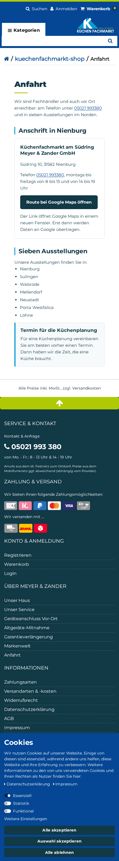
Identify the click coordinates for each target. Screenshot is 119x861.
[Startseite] (6, 58)
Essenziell (22, 795)
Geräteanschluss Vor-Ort (31, 618)
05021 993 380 (35, 447)
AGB (9, 718)
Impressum (17, 727)
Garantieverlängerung (28, 636)
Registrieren (18, 555)
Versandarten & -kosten (30, 691)
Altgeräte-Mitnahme (27, 627)
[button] (36, 8)
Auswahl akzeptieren (59, 841)
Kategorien (26, 30)
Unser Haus (17, 600)
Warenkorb (16, 564)
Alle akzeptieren (59, 830)
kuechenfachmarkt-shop (50, 58)
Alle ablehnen (59, 852)
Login (10, 573)
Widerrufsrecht (21, 700)
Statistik (21, 803)
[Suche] (110, 41)
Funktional (23, 811)
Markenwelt (17, 646)
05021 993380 (88, 108)
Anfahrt (12, 655)
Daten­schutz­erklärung (29, 784)
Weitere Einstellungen (25, 818)
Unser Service (19, 609)
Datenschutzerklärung (29, 709)
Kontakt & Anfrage (22, 436)
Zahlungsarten (20, 682)
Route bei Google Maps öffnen (59, 202)
